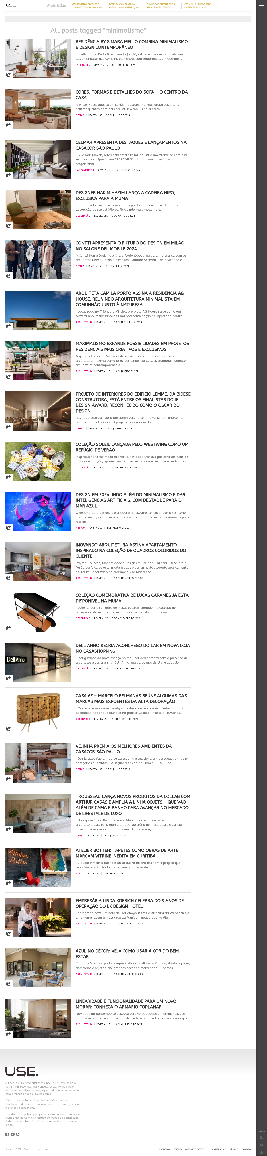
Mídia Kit (234, 1149)
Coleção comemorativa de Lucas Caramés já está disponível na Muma (132, 598)
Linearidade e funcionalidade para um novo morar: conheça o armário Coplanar (126, 1004)
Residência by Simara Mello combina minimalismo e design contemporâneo (132, 44)
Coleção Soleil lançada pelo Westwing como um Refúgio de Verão (132, 447)
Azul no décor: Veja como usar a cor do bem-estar (128, 953)
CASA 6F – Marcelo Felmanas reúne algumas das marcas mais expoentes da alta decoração (131, 698)
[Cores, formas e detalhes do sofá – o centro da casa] (38, 127)
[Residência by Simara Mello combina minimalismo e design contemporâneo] (38, 77)
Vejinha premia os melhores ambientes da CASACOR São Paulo (124, 749)
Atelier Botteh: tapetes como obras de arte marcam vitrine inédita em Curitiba (127, 853)
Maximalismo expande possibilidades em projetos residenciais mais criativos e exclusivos (132, 346)
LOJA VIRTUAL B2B (217, 1149)
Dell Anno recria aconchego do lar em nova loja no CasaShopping (133, 648)
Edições (178, 1149)
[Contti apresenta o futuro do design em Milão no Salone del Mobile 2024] (38, 278)
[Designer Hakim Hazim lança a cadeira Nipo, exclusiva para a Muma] (38, 228)
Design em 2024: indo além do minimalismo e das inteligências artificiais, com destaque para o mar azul (130, 500)
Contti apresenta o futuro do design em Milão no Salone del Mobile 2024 (130, 245)
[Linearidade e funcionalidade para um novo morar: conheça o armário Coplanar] (38, 1036)
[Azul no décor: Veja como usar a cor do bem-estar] (38, 986)
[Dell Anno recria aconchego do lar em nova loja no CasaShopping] (38, 681)
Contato (246, 1149)
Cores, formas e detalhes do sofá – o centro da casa (132, 95)
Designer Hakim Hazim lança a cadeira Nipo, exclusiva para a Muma (125, 195)
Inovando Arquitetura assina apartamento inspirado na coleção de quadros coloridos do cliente (131, 550)
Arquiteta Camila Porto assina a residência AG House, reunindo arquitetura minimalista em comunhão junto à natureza (130, 299)
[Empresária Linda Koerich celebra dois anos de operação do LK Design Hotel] (38, 936)
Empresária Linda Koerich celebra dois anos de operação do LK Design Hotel (130, 903)
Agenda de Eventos (195, 1149)
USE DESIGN (164, 1149)
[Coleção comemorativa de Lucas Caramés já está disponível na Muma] (38, 630)
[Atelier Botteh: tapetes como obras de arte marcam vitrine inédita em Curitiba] (38, 885)
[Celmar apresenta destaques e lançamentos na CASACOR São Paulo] (38, 177)
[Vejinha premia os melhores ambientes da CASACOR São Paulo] (38, 781)
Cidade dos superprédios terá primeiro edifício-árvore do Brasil (161, 7)
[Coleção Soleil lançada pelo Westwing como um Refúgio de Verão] (38, 479)
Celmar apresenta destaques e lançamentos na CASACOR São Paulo (131, 145)
